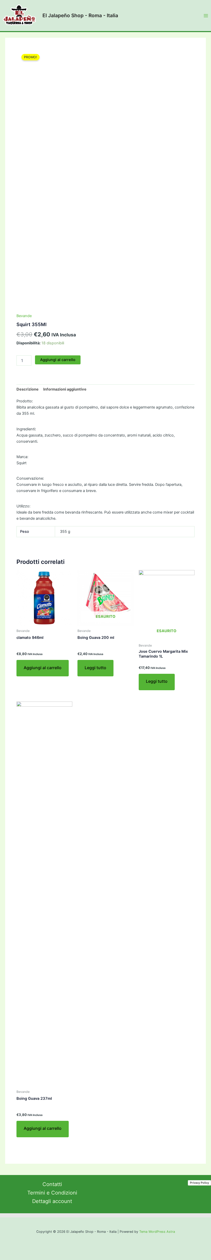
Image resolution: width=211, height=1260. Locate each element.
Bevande (24, 316)
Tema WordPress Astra (157, 1232)
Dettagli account (52, 1201)
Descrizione (27, 389)
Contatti (52, 1184)
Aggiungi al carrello (57, 359)
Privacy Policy (199, 1183)
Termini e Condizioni (52, 1193)
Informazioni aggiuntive (64, 389)
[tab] (27, 389)
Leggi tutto (95, 667)
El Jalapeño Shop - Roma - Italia (80, 15)
